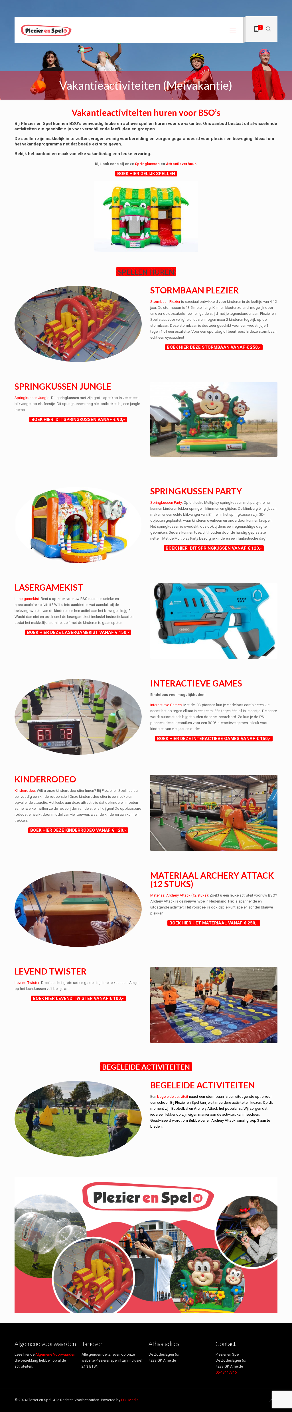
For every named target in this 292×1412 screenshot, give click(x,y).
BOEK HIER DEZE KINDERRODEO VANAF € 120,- (78, 830)
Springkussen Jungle (32, 398)
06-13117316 (226, 1372)
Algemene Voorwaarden (55, 1354)
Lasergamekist (27, 599)
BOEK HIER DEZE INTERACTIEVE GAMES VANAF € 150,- (214, 738)
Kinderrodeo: (25, 790)
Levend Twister (27, 983)
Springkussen (147, 164)
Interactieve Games (166, 705)
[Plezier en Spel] (46, 30)
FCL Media (130, 1400)
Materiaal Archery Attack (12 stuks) (179, 895)
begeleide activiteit (172, 1096)
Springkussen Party (166, 502)
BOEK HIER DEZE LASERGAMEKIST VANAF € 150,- (78, 632)
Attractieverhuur (181, 164)
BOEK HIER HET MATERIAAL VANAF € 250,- (213, 923)
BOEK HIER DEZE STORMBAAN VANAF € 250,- (214, 347)
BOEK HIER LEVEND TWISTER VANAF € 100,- (78, 998)
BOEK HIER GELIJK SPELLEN (146, 173)
